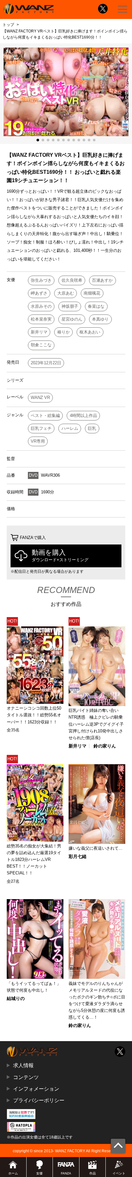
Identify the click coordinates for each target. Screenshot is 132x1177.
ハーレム (70, 428)
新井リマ (39, 332)
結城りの (16, 998)
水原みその (41, 306)
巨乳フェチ (41, 428)
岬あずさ (39, 293)
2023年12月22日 (46, 362)
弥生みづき (41, 280)
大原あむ (65, 293)
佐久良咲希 (72, 280)
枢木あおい (89, 332)
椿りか (63, 332)
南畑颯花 (92, 293)
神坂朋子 (70, 306)
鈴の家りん (105, 746)
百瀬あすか (102, 280)
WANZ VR (40, 397)
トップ (8, 24)
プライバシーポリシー (38, 1100)
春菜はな (96, 306)
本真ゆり (100, 319)
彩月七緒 (78, 856)
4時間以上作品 (83, 415)
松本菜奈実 (41, 319)
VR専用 (38, 441)
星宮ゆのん (72, 319)
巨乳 (92, 428)
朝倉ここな (41, 344)
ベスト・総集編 (45, 415)
